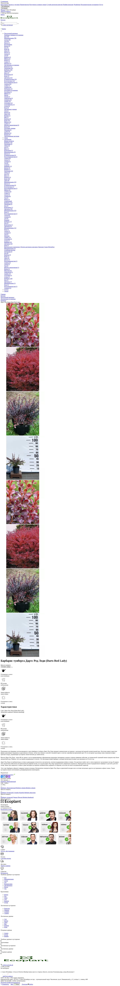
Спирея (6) (7, 217)
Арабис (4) (7, 237)
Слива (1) (7, 193)
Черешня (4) (7, 130)
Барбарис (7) (8, 221)
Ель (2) (6, 223)
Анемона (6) (8, 100)
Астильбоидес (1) (9, 104)
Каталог (3, 20)
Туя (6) (6, 55)
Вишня (6, 936)
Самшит (6, 911)
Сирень (6, 913)
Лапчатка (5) (8, 226)
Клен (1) (6, 76)
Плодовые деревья (9, 128)
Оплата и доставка (14, 4)
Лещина (6, 910)
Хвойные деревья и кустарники (13, 35)
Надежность (4, 873)
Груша (6, 902)
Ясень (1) (7, 60)
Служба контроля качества (55, 4)
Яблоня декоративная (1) (11, 267)
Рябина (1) (7, 93)
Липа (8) (6, 180)
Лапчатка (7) (8, 282)
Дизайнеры (77, 4)
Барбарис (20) (8, 278)
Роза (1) (6, 212)
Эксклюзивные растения (11, 136)
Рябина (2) (7, 58)
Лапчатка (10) (8, 209)
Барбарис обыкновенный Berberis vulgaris (18, 788)
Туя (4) (6, 218)
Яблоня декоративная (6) (11, 125)
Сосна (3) (7, 231)
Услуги (6, 289)
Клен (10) (7, 179)
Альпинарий (8, 201)
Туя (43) (6, 41)
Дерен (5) (7, 172)
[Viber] (7, 777)
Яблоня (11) (7, 63)
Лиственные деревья (10, 109)
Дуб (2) (6, 111)
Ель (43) (6, 36)
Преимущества (24, 4)
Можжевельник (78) (10, 38)
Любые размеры (5, 865)
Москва (3, 10)
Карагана (7, 908)
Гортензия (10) (8, 171)
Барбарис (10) (8, 142)
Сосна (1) (7, 160)
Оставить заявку (5, 666)
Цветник (6, 236)
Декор (6, 138)
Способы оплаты (6, 858)
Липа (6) (6, 51)
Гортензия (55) (8, 68)
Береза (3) (7, 168)
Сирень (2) (7, 263)
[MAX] (9, 777)
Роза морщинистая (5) (10, 82)
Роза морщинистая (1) (10, 188)
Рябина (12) (7, 122)
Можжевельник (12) (10, 228)
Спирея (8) (7, 196)
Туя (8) (6, 163)
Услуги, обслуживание (7, 851)
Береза (6, 894)
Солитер (6, 164)
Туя (5, 882)
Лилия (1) (7, 96)
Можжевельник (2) (10, 248)
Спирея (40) (7, 87)
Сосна (6, 881)
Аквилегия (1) (8, 272)
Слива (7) (7, 62)
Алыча (6, 933)
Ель (5, 877)
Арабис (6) (7, 101)
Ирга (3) (6, 73)
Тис (5, 888)
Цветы (6, 95)
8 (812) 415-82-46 (7, 25)
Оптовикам (4, 8)
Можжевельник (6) (10, 152)
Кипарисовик (8, 884)
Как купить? (4, 4)
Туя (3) (6, 198)
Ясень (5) (7, 199)
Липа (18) (7, 114)
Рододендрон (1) (9, 187)
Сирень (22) (7, 84)
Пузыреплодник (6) (10, 155)
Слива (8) (7, 131)
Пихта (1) (7, 43)
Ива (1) (6, 117)
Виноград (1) (8, 66)
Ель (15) (6, 174)
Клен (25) (7, 120)
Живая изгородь (9, 141)
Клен (5, 927)
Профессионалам (68, 4)
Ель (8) (6, 253)
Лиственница (8, 885)
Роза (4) (6, 108)
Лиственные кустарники (11, 65)
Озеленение (7, 139)
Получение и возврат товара (37, 4)
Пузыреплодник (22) (10, 79)
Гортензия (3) (8, 144)
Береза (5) (7, 46)
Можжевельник (9, 879)
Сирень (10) (7, 191)
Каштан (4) (7, 119)
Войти (3, 14)
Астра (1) (7, 240)
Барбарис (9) (8, 242)
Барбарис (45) (8, 70)
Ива (5, 924)
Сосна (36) (7, 40)
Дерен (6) (7, 145)
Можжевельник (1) (10, 283)
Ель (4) (6, 47)
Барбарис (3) (8, 166)
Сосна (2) (7, 54)
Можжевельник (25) (10, 210)
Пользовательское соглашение (90, 4)
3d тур (101, 4)
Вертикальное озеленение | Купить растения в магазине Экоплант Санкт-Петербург (29, 247)
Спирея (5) (7, 161)
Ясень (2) (7, 269)
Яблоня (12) (7, 133)
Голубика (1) (8, 92)
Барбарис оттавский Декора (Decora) (17, 797)
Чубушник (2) (8, 89)
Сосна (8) (7, 215)
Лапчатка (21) (8, 77)
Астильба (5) (8, 239)
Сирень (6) (7, 158)
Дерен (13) (7, 71)
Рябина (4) (7, 190)
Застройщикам (5, 6)
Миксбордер (8, 270)
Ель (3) (6, 206)
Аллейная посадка (9, 250)
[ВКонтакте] (2, 777)
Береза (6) (7, 112)
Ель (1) (6, 147)
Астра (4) (7, 106)
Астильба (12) (8, 103)
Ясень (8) (7, 127)
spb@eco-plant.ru (6, 11)
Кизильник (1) (8, 150)
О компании (4, 1)
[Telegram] (4, 777)
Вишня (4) (7, 134)
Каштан (6, 901)
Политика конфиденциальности (10, 982)
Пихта (6, 887)
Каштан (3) (7, 177)
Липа (5, 898)
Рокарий (6, 220)
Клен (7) (6, 256)
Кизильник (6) (8, 74)
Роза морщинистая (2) (10, 157)
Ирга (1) (6, 149)
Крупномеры (8, 44)
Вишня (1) (7, 115)
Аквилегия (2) (8, 98)
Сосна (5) (7, 195)
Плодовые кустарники (11, 90)
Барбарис (3, 300)
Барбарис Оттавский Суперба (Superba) (18, 792)
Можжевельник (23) (10, 182)
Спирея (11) (7, 288)
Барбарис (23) (8, 202)
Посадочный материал (11, 33)
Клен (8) (6, 49)
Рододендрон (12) (9, 81)
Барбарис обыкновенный (8, 781)
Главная (3, 294)
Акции (6, 291)
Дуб (5, 899)
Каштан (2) (7, 57)
